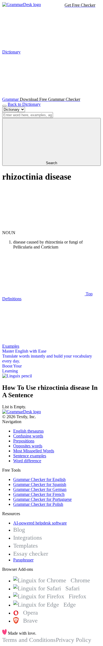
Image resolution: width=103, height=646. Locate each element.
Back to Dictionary (24, 104)
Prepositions (23, 441)
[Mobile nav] (4, 106)
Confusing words (28, 436)
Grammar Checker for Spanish (39, 484)
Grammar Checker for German (39, 489)
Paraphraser (23, 560)
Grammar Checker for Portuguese (42, 499)
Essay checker (30, 553)
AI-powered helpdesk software (40, 523)
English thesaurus (28, 431)
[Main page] (21, 4)
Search (51, 163)
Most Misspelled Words (33, 450)
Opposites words (27, 446)
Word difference (27, 460)
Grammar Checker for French (39, 494)
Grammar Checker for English (39, 479)
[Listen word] (43, 227)
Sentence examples (29, 455)
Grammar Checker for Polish (38, 504)
